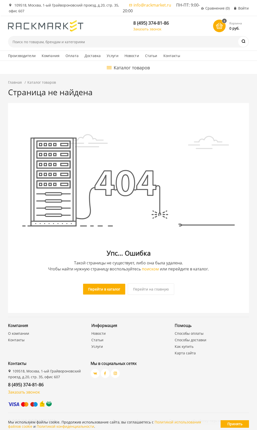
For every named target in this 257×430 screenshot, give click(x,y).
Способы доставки (190, 340)
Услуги (112, 55)
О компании (18, 333)
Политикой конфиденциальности (65, 426)
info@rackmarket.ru (152, 5)
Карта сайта (185, 353)
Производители (22, 55)
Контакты (171, 55)
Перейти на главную (151, 289)
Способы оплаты (189, 333)
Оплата (72, 55)
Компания (50, 55)
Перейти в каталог (104, 289)
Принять (234, 423)
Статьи (151, 55)
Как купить (184, 346)
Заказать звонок (147, 29)
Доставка (93, 55)
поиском (150, 269)
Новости (131, 55)
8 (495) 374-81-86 (151, 23)
